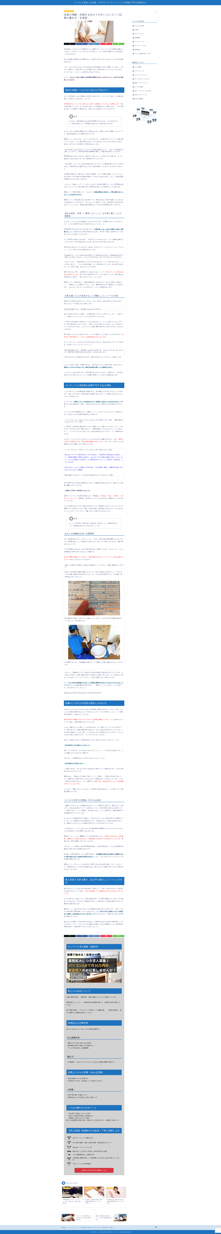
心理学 (136, 29)
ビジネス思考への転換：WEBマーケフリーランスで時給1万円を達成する (110, 2)
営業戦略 (137, 37)
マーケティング (139, 71)
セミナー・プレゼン (140, 45)
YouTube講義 (138, 98)
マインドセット (139, 33)
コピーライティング (69, 11)
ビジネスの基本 (139, 25)
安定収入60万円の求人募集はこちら (94, 1170)
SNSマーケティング (140, 94)
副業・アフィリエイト (141, 83)
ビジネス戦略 (138, 87)
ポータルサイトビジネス (142, 79)
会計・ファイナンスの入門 (142, 90)
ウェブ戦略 (137, 67)
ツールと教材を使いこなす (142, 53)
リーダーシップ (139, 41)
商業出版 (137, 49)
